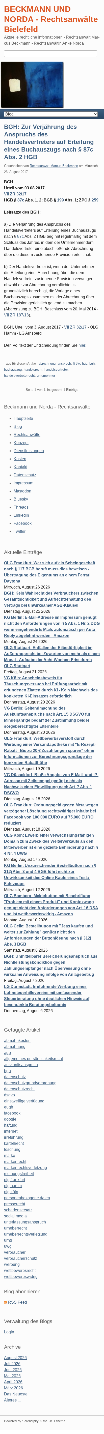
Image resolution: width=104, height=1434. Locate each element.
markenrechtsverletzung (25, 1167)
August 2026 (15, 1358)
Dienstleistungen (29, 451)
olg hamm (13, 1186)
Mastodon (22, 491)
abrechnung (47, 363)
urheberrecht (15, 1228)
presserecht (14, 1204)
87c (20, 200)
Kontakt (20, 467)
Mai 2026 (12, 1376)
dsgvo (9, 1095)
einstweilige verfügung (24, 1101)
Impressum (23, 483)
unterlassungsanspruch (25, 1222)
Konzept (21, 443)
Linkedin (21, 515)
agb (7, 1052)
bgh (92, 363)
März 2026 (13, 1388)
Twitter (19, 531)
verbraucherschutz (20, 1258)
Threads (21, 507)
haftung (10, 1125)
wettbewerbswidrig (21, 1276)
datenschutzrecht (19, 1089)
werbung (12, 1264)
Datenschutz (25, 475)
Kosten (20, 459)
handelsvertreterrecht (19, 375)
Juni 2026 (13, 1370)
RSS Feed (17, 1302)
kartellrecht (14, 1143)
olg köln (11, 1192)
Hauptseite (23, 418)
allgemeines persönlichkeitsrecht (33, 1059)
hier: (82, 345)
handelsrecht (33, 369)
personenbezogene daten (27, 1198)
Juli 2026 (12, 1364)
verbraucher (14, 1252)
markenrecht (15, 1161)
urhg (8, 1240)
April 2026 (13, 1382)
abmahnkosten (17, 1040)
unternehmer (46, 375)
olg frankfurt (14, 1180)
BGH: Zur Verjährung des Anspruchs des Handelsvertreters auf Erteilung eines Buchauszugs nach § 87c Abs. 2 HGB (49, 141)
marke (9, 1155)
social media (15, 1216)
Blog (18, 426)
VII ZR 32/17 (15, 194)
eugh (8, 1107)
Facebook (23, 523)
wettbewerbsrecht (20, 1270)
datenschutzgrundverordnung (30, 1083)
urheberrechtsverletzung (25, 1234)
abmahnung (14, 1046)
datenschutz (15, 1077)
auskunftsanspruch (21, 1065)
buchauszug (13, 369)
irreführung (13, 1137)
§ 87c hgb (80, 363)
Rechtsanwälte (27, 434)
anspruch (64, 363)
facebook (12, 1113)
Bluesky (21, 499)
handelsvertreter (56, 369)
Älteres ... (12, 1400)
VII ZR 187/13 (16, 315)
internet (10, 1131)
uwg (8, 1246)
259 (95, 200)
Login (9, 1332)
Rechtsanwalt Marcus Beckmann (54, 166)
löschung (12, 1149)
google (10, 1119)
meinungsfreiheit (19, 1174)
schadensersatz (18, 1210)
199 (60, 200)
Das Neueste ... (18, 1394)
